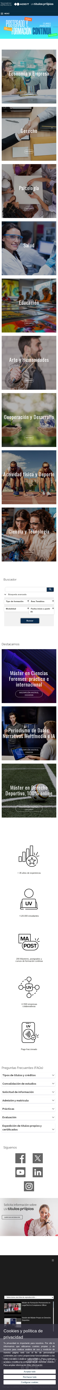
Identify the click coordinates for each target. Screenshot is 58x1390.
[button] (17, 601)
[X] (38, 1158)
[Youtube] (20, 1172)
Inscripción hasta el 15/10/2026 (29, 694)
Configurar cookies (29, 1382)
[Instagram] (29, 1186)
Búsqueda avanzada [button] (17, 594)
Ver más (29, 94)
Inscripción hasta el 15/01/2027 (29, 808)
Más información (34, 1365)
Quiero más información (12, 1217)
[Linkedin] (38, 1172)
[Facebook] (20, 1158)
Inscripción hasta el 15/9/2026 (29, 751)
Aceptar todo (29, 1371)
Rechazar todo (29, 1377)
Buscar (29, 621)
